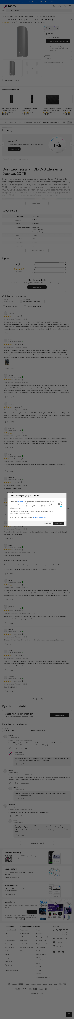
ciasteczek (20, 502)
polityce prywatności (40, 517)
